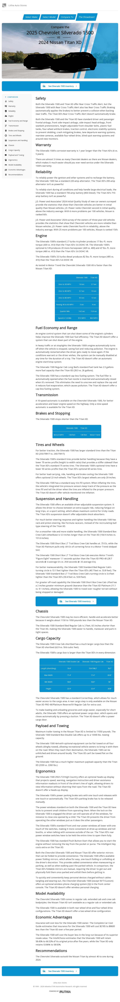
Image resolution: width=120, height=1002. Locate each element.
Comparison (13, 97)
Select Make (31, 17)
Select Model (49, 17)
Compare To (67, 17)
